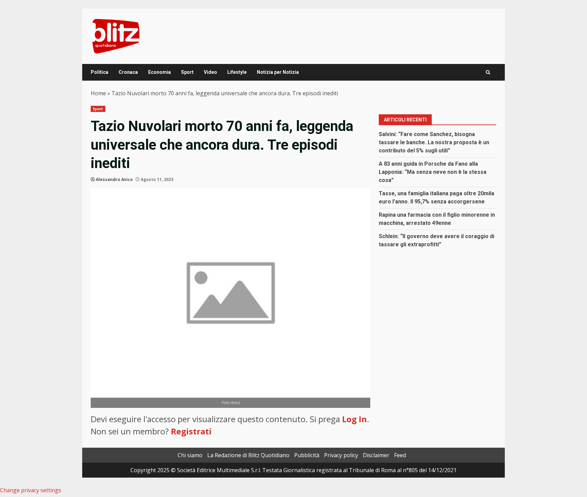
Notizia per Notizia (278, 72)
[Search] (488, 72)
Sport (187, 72)
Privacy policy (341, 455)
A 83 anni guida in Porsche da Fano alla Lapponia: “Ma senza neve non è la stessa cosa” (432, 172)
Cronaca (128, 72)
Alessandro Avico (114, 179)
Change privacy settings (30, 490)
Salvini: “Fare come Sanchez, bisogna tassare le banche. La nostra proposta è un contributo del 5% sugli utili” (434, 142)
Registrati (191, 431)
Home (98, 93)
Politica (99, 72)
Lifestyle (237, 72)
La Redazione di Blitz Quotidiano (248, 455)
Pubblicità (306, 455)
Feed (400, 455)
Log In (354, 419)
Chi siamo (190, 455)
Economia (159, 72)
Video (210, 72)
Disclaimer (376, 455)
